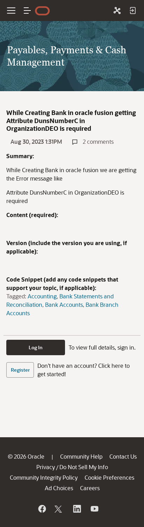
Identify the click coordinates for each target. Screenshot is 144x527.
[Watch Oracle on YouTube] (94, 509)
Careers (90, 488)
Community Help (81, 456)
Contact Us (123, 456)
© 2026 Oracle (26, 456)
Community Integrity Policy (44, 477)
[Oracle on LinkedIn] (76, 509)
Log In (36, 347)
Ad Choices (59, 488)
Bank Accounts (64, 304)
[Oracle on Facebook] (41, 509)
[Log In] (132, 10)
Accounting (42, 296)
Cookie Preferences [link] (109, 477)
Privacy (45, 467)
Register (20, 369)
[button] (27, 10)
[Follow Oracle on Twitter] (59, 509)
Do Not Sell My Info (83, 467)
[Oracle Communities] (117, 10)
